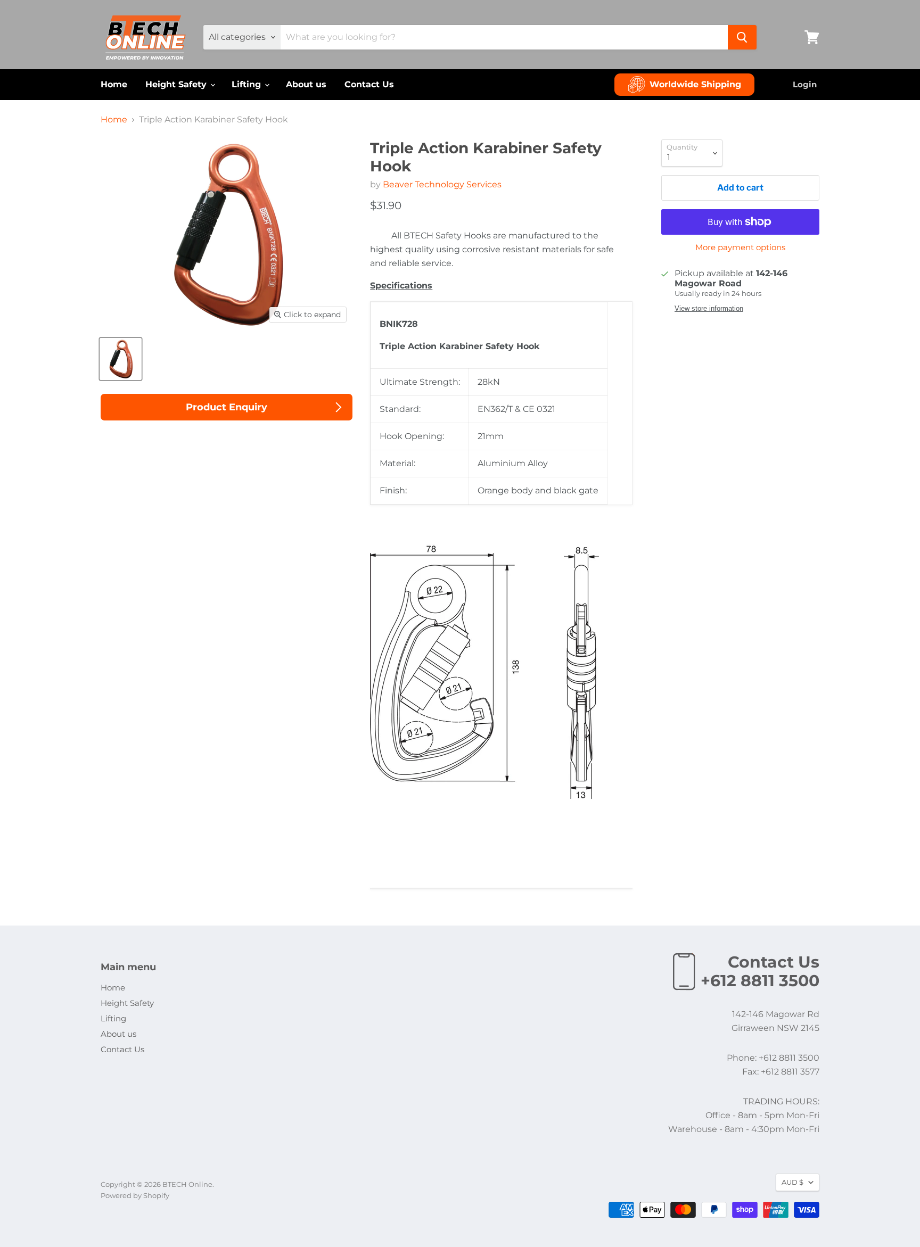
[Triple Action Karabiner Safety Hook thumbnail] (121, 359)
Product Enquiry (226, 407)
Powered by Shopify (135, 1195)
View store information (709, 308)
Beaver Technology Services (442, 184)
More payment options (740, 247)
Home (114, 84)
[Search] (742, 37)
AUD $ (792, 1182)
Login (805, 84)
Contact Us (369, 84)
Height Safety (177, 84)
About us (306, 84)
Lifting (248, 84)
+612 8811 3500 (760, 980)
